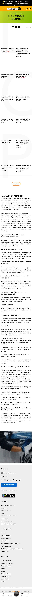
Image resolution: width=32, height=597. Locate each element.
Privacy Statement (5, 535)
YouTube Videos (5, 518)
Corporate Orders (5, 576)
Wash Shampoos (14, 195)
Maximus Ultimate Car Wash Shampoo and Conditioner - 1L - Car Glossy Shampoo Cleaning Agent (23, 51)
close (30, 3)
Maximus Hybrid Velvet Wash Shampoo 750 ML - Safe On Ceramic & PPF (7, 97)
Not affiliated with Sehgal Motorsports (10, 543)
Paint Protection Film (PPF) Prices (9, 516)
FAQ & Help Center (6, 510)
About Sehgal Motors (6, 529)
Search (3, 568)
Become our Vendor (6, 574)
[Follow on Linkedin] (10, 480)
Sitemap (3, 571)
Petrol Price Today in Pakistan (8, 524)
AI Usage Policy (5, 551)
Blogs (2, 513)
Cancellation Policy (6, 560)
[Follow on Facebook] (2, 480)
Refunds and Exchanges (7, 563)
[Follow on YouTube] (13, 480)
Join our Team (4, 579)
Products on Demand (9, 484)
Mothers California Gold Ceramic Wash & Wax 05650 (7, 167)
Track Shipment (5, 541)
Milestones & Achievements (8, 505)
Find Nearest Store (5, 566)
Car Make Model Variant (7, 521)
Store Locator (4, 508)
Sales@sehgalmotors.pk (9, 473)
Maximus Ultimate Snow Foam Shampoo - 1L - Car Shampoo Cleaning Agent (22, 97)
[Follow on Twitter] (5, 480)
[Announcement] (15, 3)
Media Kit (3, 581)
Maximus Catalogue (6, 546)
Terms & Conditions (6, 538)
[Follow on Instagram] (7, 480)
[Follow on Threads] (19, 480)
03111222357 (6, 476)
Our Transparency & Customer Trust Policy (12, 549)
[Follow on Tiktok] (16, 480)
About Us (3, 533)
